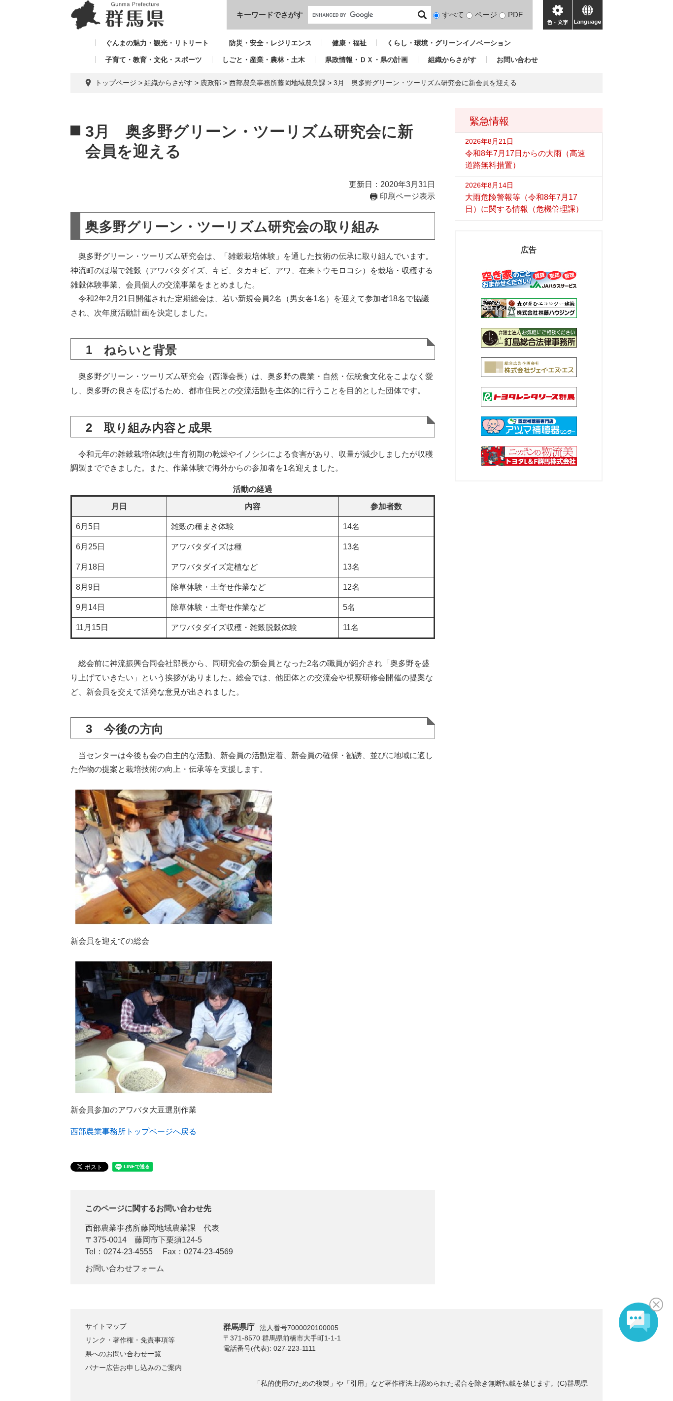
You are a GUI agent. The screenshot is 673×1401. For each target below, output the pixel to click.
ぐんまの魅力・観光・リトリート (157, 42)
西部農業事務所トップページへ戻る (133, 1131)
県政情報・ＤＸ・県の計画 (366, 59)
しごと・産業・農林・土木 (263, 59)
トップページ (115, 83)
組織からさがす (452, 59)
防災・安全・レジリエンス (270, 42)
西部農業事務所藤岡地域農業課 (277, 83)
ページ (486, 14)
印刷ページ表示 (407, 196)
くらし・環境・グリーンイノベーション (449, 42)
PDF (515, 14)
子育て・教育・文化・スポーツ (153, 59)
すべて (453, 14)
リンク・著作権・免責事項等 (130, 1340)
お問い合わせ (517, 59)
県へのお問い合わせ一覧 (123, 1354)
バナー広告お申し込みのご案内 (133, 1367)
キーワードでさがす (269, 14)
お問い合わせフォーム (124, 1268)
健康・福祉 (349, 42)
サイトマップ (106, 1326)
